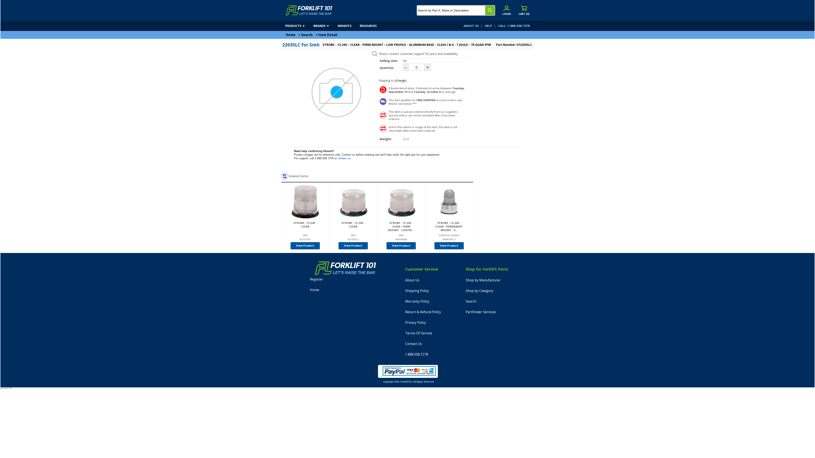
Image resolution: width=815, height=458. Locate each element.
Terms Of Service (418, 333)
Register (316, 279)
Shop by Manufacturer (483, 280)
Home (290, 35)
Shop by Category (479, 291)
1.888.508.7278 (416, 354)
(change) (401, 80)
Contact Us (413, 344)
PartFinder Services (481, 312)
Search (307, 35)
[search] (490, 10)
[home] (309, 10)
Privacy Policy (415, 322)
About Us (412, 280)
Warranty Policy (417, 301)
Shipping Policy (417, 291)
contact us (344, 158)
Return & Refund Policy (423, 312)
